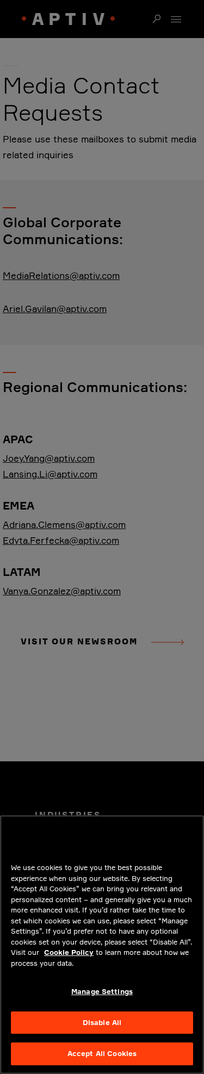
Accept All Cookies (102, 1053)
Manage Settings (102, 991)
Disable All (102, 1022)
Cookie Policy (69, 952)
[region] (102, 944)
